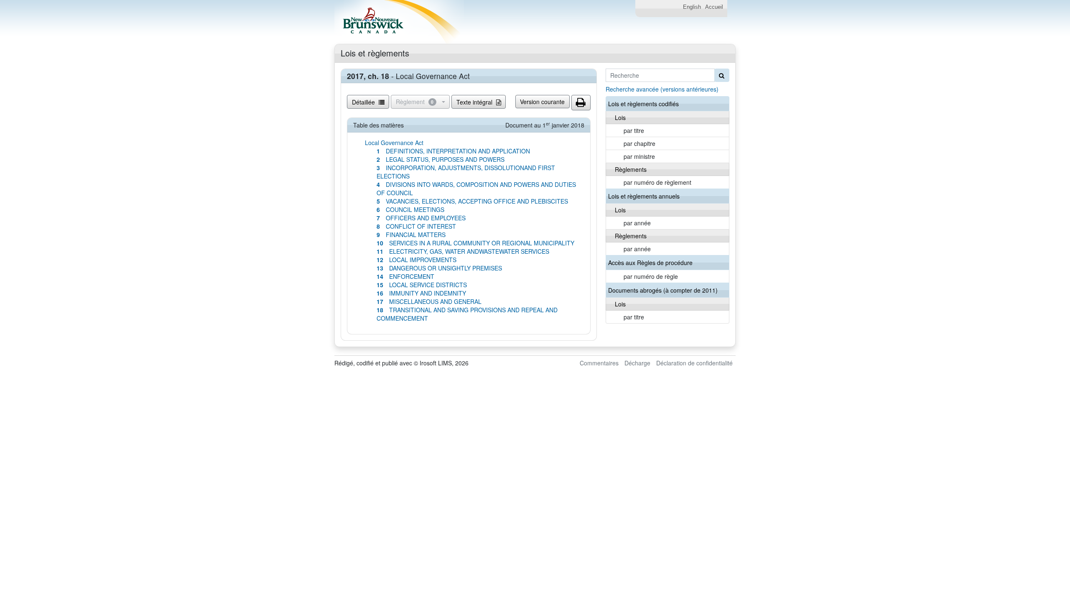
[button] (581, 103)
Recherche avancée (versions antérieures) (662, 89)
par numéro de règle (651, 276)
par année (637, 223)
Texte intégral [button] (475, 102)
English (692, 7)
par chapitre (639, 143)
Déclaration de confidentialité (694, 363)
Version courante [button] (542, 101)
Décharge (637, 363)
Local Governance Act (394, 142)
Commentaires (599, 363)
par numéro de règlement (657, 182)
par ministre (639, 156)
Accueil (714, 7)
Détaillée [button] (364, 102)
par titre (634, 130)
